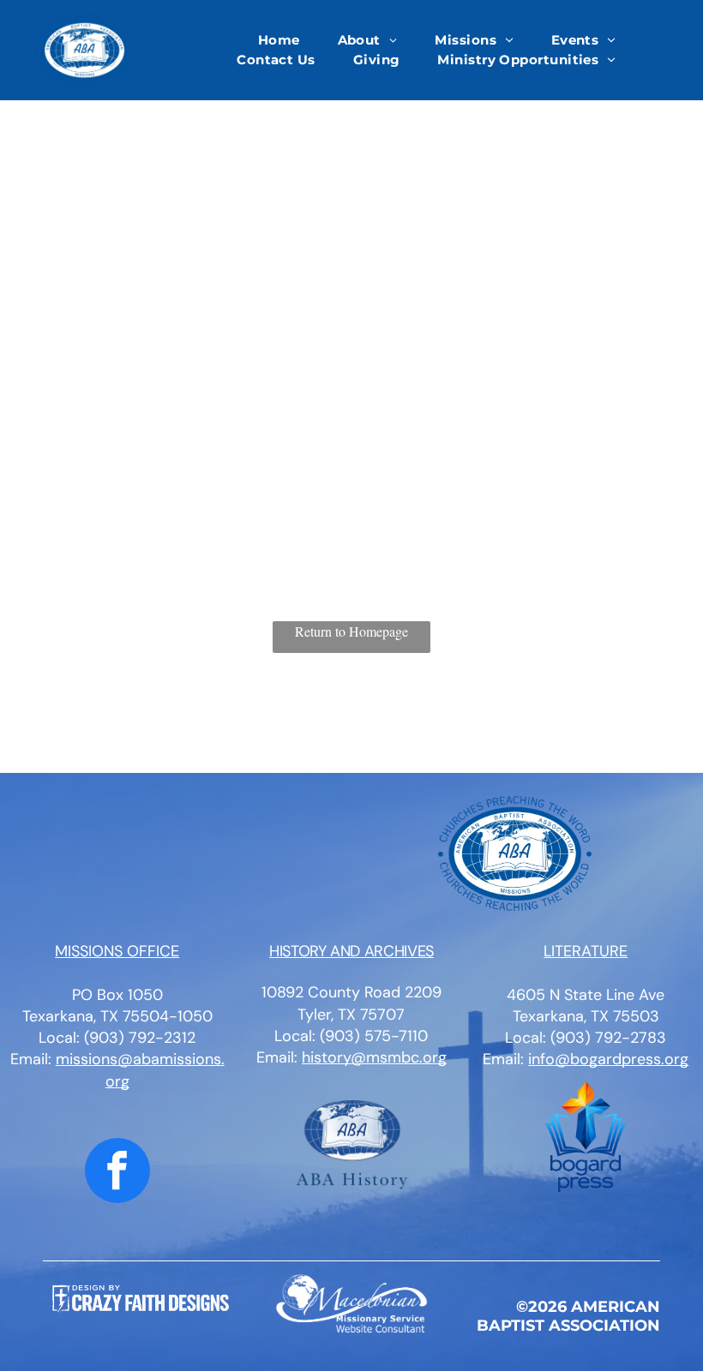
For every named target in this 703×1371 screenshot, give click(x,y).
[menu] (665, 57)
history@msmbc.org (374, 1057)
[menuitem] (279, 41)
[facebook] (117, 1172)
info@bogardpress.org (608, 1059)
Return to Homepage (351, 631)
